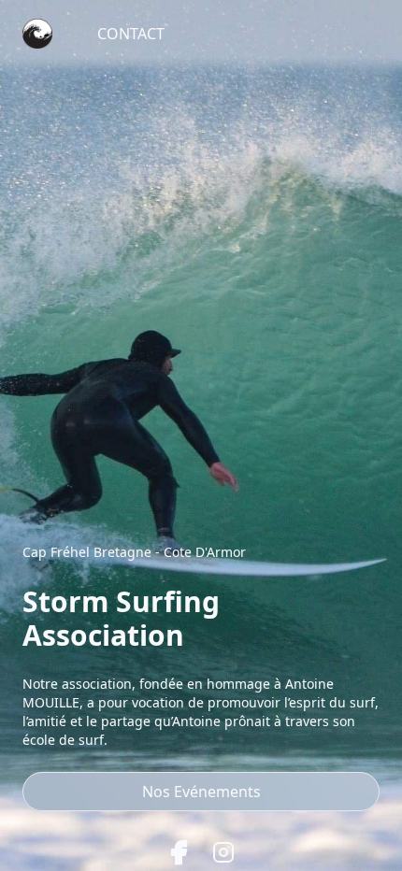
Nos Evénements (201, 791)
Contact (131, 33)
